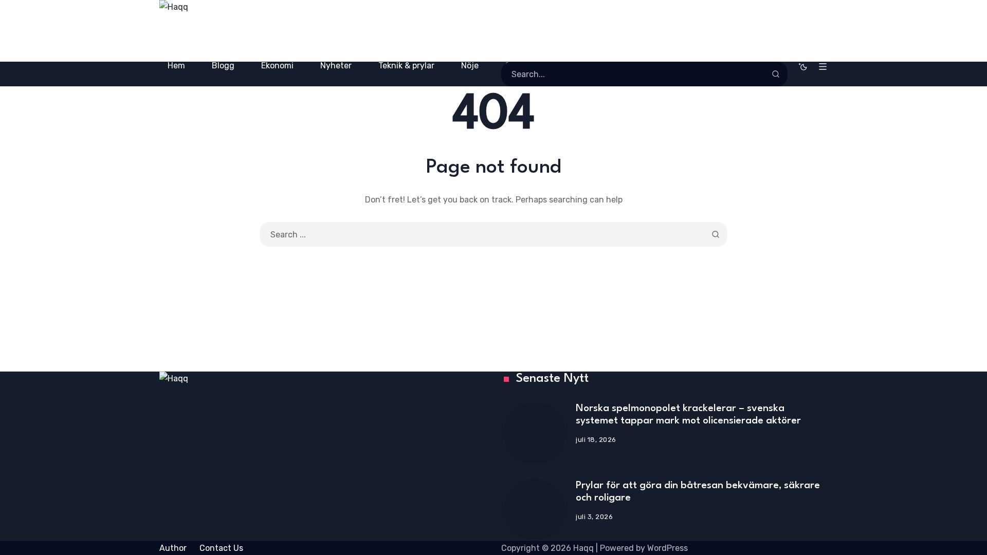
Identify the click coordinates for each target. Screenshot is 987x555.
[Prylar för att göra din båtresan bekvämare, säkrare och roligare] (534, 510)
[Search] (776, 74)
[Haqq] (287, 31)
